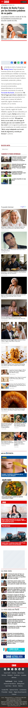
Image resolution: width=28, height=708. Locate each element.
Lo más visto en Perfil (10, 609)
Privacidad (4, 692)
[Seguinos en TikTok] (16, 669)
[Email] (25, 63)
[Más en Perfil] (9, 453)
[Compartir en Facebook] (12, 63)
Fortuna (4, 675)
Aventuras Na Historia (10, 683)
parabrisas (14, 526)
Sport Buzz (8, 686)
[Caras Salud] (14, 651)
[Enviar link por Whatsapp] (18, 63)
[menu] (2, 2)
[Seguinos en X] (12, 669)
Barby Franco (8, 69)
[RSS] (19, 669)
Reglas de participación (20, 692)
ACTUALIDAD (4, 5)
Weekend (9, 675)
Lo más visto (6, 571)
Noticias (14, 673)
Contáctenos (23, 689)
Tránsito (14, 694)
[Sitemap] (23, 669)
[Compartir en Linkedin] (22, 63)
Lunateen (23, 675)
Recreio (15, 686)
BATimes (14, 677)
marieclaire (14, 480)
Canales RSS (5, 689)
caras (14, 502)
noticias (14, 458)
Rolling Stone (20, 683)
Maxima (20, 686)
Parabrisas (17, 675)
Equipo (10, 692)
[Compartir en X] (15, 63)
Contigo (20, 681)
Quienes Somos (14, 689)
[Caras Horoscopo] (14, 658)
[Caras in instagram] (5, 669)
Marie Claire (21, 673)
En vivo (24, 2)
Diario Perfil (7, 673)
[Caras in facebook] (9, 669)
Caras (15, 681)
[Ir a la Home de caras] (6, 2)
